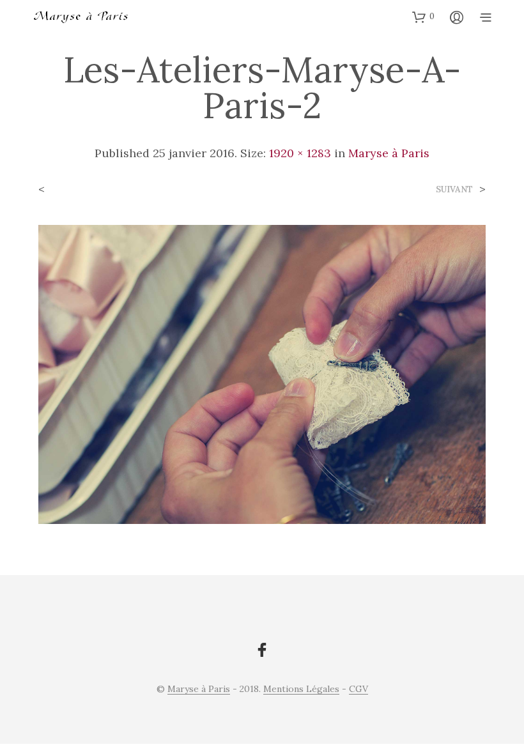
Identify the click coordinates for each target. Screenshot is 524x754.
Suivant (454, 189)
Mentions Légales (301, 689)
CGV (358, 689)
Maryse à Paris (388, 153)
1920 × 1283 (300, 153)
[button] (423, 16)
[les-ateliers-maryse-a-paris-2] (262, 373)
